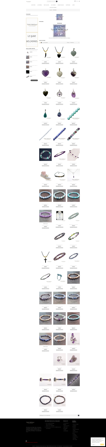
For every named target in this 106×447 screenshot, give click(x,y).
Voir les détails (44, 58)
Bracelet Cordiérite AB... (45, 306)
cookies (74, 430)
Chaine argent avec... (73, 183)
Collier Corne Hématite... (45, 60)
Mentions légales (75, 424)
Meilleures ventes (66, 425)
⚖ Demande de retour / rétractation (31, 442)
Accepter (102, 444)
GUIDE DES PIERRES (53, 7)
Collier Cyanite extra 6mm (59, 142)
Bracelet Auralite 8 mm (59, 265)
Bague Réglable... (59, 367)
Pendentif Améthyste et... (73, 101)
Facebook (26, 441)
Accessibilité (75, 435)
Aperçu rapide (46, 58)
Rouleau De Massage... (45, 388)
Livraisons (74, 434)
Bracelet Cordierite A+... (45, 408)
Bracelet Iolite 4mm (73, 265)
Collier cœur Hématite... (59, 60)
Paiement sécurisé (76, 429)
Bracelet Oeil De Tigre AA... (34, 65)
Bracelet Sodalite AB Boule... (34, 60)
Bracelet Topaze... (59, 347)
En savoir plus (97, 442)
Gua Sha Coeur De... (73, 367)
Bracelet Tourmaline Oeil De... (34, 55)
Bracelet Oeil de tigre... (59, 183)
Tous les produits (34, 80)
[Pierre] (32, 25)
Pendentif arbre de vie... (33, 50)
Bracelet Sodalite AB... (45, 348)
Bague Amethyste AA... (73, 347)
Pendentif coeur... (59, 81)
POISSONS (28, 14)
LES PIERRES (39, 4)
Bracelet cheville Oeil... (45, 183)
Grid (40, 42)
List (41, 42)
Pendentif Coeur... (73, 60)
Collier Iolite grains (73, 388)
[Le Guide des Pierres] (32, 39)
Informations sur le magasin (52, 421)
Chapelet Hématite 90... (59, 224)
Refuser (94, 444)
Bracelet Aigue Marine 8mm (73, 224)
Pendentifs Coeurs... (45, 101)
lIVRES (65, 429)
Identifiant (74, 438)
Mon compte (75, 439)
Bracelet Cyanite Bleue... (59, 306)
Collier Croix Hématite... (45, 265)
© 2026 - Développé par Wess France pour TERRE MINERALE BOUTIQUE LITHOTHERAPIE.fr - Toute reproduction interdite (52, 446)
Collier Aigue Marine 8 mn (45, 142)
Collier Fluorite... (73, 142)
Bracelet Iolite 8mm (33, 75)
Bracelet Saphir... (59, 408)
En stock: (43, 63)
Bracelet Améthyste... (45, 225)
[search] (56, 1)
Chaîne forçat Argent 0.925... (34, 70)
